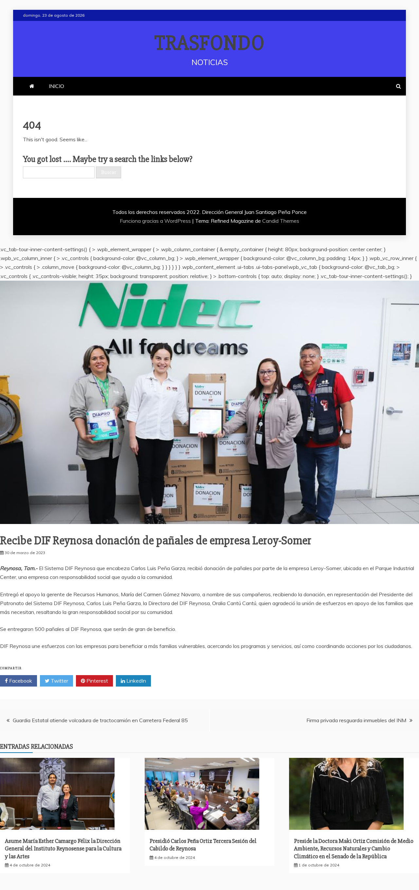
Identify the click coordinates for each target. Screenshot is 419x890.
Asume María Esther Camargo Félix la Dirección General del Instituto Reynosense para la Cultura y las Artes (63, 848)
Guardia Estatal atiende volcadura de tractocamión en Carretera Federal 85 (100, 720)
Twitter (58, 680)
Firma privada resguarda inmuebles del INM (356, 720)
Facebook (20, 680)
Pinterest (96, 680)
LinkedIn (135, 680)
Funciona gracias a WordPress (156, 221)
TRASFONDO (210, 43)
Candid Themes (280, 221)
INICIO (56, 86)
